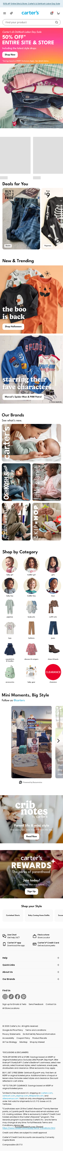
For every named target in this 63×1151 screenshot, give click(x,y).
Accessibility (8, 1038)
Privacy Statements (11, 1034)
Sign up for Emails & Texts (14, 1004)
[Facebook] (17, 996)
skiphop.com (22, 1095)
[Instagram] (5, 996)
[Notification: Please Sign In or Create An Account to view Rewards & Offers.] (51, 13)
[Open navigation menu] (4, 13)
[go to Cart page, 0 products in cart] (58, 13)
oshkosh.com (8, 1095)
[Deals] (11, 13)
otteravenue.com (10, 1098)
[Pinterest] (23, 996)
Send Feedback (36, 1004)
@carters (19, 700)
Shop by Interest (37, 1042)
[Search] (56, 22)
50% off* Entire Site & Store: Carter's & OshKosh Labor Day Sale (31, 3)
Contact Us (51, 1004)
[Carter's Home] (31, 13)
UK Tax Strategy (9, 1042)
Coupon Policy (23, 1038)
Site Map (23, 1042)
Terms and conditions (35, 1030)
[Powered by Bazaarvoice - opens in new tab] (30, 783)
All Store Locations (10, 1008)
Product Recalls (39, 1038)
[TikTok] (11, 996)
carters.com (47, 1093)
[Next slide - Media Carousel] (58, 740)
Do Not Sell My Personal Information (39, 1034)
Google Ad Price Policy (12, 1030)
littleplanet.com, (36, 1095)
